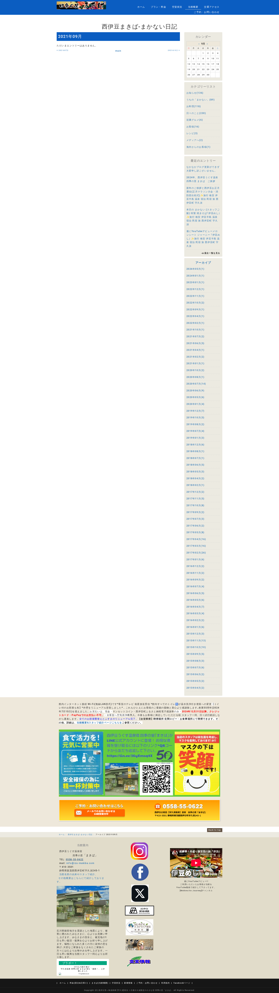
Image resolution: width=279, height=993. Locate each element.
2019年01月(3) (195, 437)
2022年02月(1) (195, 323)
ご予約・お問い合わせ (206, 12)
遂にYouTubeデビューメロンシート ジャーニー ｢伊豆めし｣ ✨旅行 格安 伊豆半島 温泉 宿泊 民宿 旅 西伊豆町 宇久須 (203, 238)
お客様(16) (192, 126)
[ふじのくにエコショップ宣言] (139, 927)
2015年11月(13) (196, 640)
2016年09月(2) (195, 579)
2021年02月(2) (195, 356)
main (118, 50)
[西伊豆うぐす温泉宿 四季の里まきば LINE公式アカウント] (139, 763)
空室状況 (177, 7)
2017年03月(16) (196, 545)
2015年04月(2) (195, 687)
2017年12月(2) (195, 492)
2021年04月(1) (195, 350)
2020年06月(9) (195, 390)
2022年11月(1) (195, 296)
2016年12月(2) (195, 566)
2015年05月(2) (195, 681)
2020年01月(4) (195, 404)
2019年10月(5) (195, 417)
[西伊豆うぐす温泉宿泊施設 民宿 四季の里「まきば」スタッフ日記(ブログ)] (139, 944)
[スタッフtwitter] (139, 850)
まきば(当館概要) (100, 983)
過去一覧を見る (212, 253)
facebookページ (182, 983)
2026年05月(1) (195, 269)
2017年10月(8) (195, 505)
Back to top (215, 830)
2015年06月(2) (195, 674)
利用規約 (165, 983)
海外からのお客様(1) (198, 147)
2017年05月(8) (195, 532)
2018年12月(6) (195, 444)
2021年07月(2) (195, 336)
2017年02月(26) (196, 552)
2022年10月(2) (195, 302)
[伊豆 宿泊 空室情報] (139, 961)
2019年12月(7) (195, 410)
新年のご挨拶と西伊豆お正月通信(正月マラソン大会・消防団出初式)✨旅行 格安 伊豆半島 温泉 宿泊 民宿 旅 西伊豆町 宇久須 (203, 195)
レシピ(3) (192, 133)
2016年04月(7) (195, 606)
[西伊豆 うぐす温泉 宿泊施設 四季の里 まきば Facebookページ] (139, 910)
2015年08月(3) (195, 660)
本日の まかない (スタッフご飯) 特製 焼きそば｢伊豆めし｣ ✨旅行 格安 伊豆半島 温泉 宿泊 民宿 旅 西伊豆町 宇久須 (203, 217)
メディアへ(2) (194, 140)
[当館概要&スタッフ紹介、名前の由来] (83, 906)
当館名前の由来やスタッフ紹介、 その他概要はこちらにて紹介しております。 (80, 878)
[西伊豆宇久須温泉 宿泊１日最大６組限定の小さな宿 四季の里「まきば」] (81, 5)
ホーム (141, 7)
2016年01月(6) (195, 627)
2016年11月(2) (195, 573)
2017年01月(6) (195, 559)
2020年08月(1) (195, 377)
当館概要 (193, 7)
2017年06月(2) (195, 525)
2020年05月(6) (195, 397)
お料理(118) (193, 106)
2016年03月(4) (195, 613)
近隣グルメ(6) (194, 119)
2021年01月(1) (195, 363)
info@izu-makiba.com (80, 863)
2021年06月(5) (195, 343)
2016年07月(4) (195, 586)
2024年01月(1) (195, 275)
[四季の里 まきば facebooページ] (140, 872)
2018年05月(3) (195, 471)
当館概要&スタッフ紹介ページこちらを (99, 722)
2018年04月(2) (195, 478)
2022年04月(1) (195, 316)
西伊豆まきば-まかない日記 (80, 834)
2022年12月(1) (195, 289)
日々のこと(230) (196, 113)
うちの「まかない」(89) (200, 99)
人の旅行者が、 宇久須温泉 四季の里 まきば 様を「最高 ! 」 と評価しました (83, 969)
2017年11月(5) (195, 498)
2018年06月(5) (195, 464)
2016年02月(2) (195, 620)
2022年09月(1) (195, 309)
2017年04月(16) (196, 539)
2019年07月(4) (195, 431)
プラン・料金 (158, 7)
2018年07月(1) (195, 458)
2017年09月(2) (195, 512)
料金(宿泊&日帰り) (79, 983)
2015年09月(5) (195, 654)
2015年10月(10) (196, 647)
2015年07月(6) (195, 667)
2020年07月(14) (196, 383)
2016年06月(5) (195, 593)
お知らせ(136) (194, 92)
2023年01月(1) (195, 282)
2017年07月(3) (195, 519)
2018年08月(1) (195, 451)
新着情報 (128, 983)
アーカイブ (203, 262)
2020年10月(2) (195, 370)
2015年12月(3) (195, 633)
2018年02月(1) (195, 485)
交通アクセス (211, 7)
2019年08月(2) (195, 424)
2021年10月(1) (195, 329)
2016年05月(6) (195, 600)
